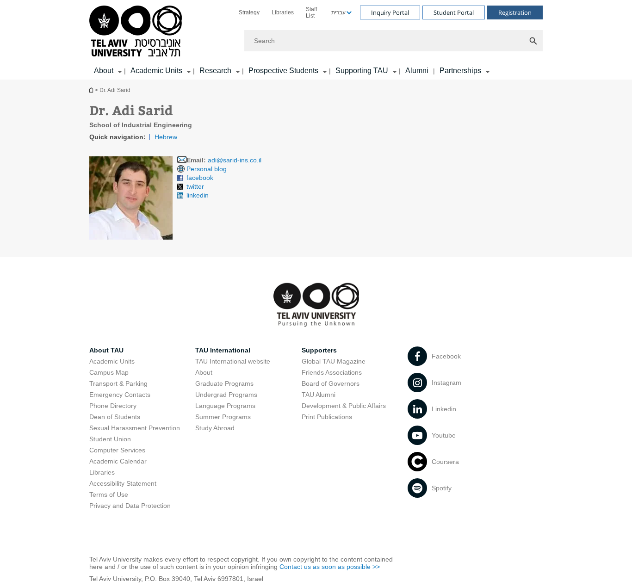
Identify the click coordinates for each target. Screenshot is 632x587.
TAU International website (232, 361)
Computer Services (117, 450)
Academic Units (156, 70)
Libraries (283, 12)
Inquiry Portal (390, 12)
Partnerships (460, 70)
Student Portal (454, 12)
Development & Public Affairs (344, 405)
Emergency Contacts (119, 394)
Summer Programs (223, 416)
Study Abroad (215, 428)
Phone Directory (112, 405)
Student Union (110, 439)
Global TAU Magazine (334, 361)
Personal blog (206, 169)
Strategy (249, 12)
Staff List (311, 12)
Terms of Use (108, 494)
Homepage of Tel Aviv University (92, 90)
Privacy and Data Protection (130, 505)
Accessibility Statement (122, 483)
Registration (515, 12)
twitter (195, 186)
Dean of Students (114, 416)
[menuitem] (249, 12)
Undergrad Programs (226, 394)
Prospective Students (283, 70)
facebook (199, 177)
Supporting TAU (361, 70)
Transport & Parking (118, 383)
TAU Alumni (318, 394)
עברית (338, 12)
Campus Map (109, 372)
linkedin (197, 195)
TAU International (222, 350)
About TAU (106, 350)
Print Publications (327, 416)
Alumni (416, 70)
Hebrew (166, 137)
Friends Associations (332, 372)
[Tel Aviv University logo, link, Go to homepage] (137, 32)
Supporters (319, 350)
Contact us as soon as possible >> (329, 566)
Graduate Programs (224, 383)
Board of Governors (330, 383)
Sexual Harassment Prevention (134, 428)
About (203, 372)
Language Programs (225, 405)
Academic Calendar (118, 461)
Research (215, 70)
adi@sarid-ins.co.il (234, 160)
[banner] (316, 40)
